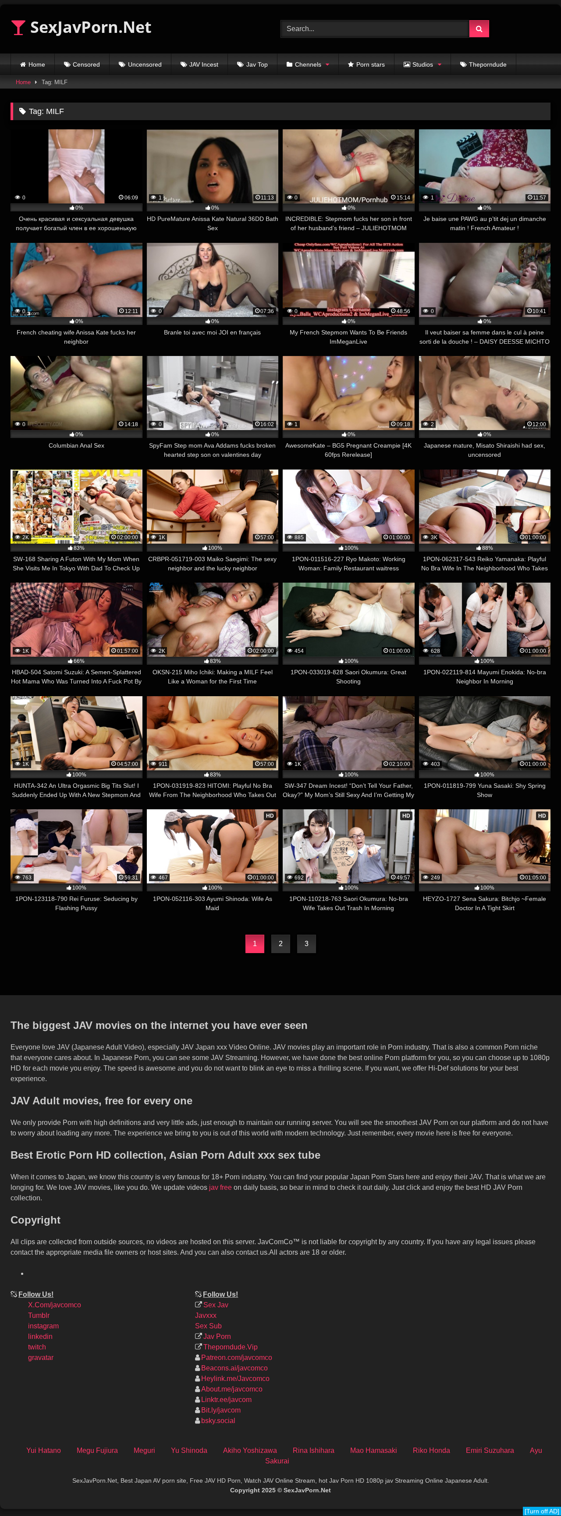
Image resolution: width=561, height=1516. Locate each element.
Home (36, 64)
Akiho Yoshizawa (250, 1450)
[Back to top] (547, 1450)
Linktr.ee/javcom (226, 1399)
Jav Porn (217, 1336)
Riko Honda (431, 1450)
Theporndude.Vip (230, 1347)
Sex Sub (208, 1326)
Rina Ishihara (313, 1450)
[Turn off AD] (542, 1511)
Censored (86, 64)
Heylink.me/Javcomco (235, 1378)
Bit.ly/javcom (221, 1410)
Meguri (144, 1450)
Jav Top (257, 64)
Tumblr (39, 1315)
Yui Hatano (43, 1450)
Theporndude (488, 64)
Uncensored (145, 64)
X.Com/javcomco (54, 1305)
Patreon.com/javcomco (236, 1357)
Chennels (308, 64)
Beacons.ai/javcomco (234, 1368)
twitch (37, 1347)
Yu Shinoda (189, 1450)
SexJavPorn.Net (89, 27)
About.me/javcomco (232, 1389)
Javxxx (206, 1315)
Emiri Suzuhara (490, 1450)
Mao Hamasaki (373, 1450)
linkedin (40, 1336)
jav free (220, 1187)
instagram (43, 1326)
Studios (422, 64)
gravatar (40, 1357)
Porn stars (370, 64)
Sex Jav (215, 1305)
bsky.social (218, 1420)
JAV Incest (203, 64)
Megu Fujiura (97, 1450)
